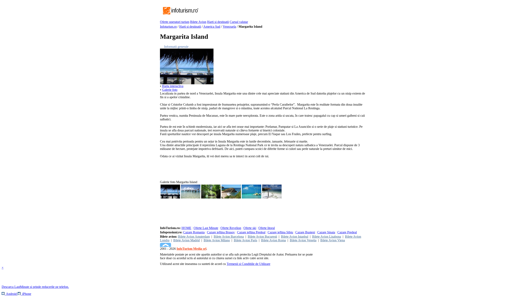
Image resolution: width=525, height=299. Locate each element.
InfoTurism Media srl (191, 248)
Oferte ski (249, 228)
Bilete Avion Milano (217, 240)
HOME (186, 228)
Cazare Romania (194, 232)
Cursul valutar (239, 22)
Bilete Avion (198, 22)
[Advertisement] (273, 11)
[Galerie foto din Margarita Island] (186, 83)
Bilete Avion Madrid (186, 240)
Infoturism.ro (168, 26)
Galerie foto (169, 89)
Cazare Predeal (347, 232)
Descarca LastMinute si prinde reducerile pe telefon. (35, 287)
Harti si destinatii (218, 22)
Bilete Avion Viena (332, 240)
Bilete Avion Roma (273, 240)
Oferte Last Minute (206, 228)
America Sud (211, 26)
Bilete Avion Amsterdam (194, 236)
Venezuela (229, 26)
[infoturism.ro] (179, 15)
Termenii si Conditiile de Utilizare (248, 264)
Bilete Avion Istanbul (294, 236)
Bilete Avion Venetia (303, 240)
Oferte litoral (266, 228)
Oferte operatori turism (174, 22)
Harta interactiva (172, 86)
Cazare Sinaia (326, 232)
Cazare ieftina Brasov (221, 232)
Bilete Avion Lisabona (326, 236)
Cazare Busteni (305, 232)
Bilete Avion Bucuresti (262, 236)
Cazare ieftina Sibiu (280, 232)
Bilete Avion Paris (245, 240)
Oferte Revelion (230, 228)
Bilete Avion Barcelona (229, 236)
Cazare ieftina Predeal (251, 232)
